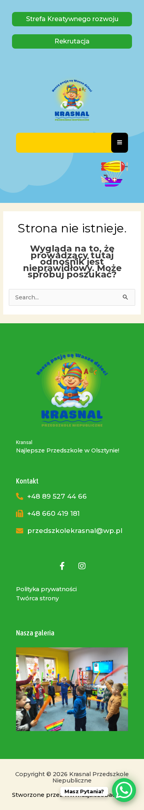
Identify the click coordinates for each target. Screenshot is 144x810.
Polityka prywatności (46, 589)
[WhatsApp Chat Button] (124, 790)
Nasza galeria (35, 633)
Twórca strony (37, 598)
